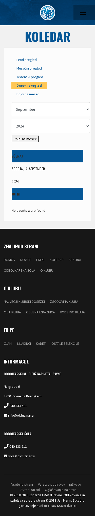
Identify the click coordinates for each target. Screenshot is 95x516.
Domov (9, 259)
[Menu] (83, 12)
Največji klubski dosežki (24, 301)
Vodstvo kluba (72, 312)
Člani (8, 343)
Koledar (57, 259)
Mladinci (24, 343)
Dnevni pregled (29, 85)
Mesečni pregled (29, 68)
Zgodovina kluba (64, 301)
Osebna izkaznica (40, 312)
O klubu (46, 270)
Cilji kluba (12, 312)
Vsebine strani (22, 484)
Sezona (75, 259)
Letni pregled (26, 59)
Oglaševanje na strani (61, 489)
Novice (25, 259)
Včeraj (17, 156)
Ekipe (40, 259)
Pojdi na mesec (28, 94)
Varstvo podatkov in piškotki (59, 484)
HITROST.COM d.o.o (60, 505)
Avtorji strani (30, 489)
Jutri (16, 194)
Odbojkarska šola (19, 270)
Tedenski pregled (29, 77)
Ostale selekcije (65, 343)
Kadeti (41, 343)
